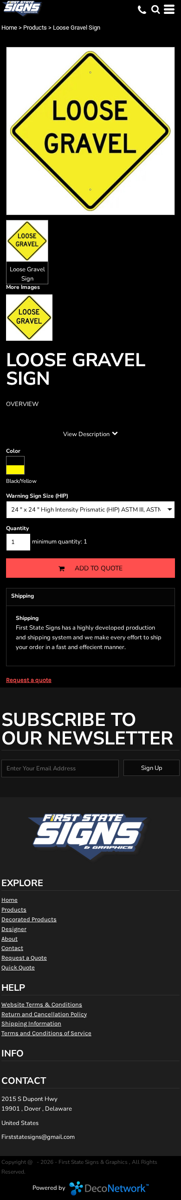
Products (35, 27)
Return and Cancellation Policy (44, 1014)
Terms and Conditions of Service (46, 1033)
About (9, 938)
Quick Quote (18, 967)
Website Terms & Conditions (41, 1004)
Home (9, 27)
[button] (155, 9)
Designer (13, 928)
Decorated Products (29, 919)
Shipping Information (31, 1023)
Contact (12, 947)
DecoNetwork (109, 1188)
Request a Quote (24, 957)
